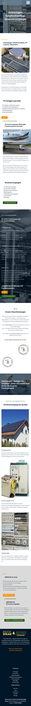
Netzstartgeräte (8, 192)
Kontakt (15, 664)
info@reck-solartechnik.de (15, 648)
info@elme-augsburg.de (15, 650)
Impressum (15, 662)
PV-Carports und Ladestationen (10, 107)
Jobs (15, 660)
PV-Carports (15, 673)
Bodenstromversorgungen (10, 190)
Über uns (15, 658)
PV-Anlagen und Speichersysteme (11, 105)
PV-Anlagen (15, 672)
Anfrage (15, 665)
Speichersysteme (15, 675)
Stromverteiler (15, 682)
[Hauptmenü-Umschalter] (28, 2)
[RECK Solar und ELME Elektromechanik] (5, 2)
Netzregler (15, 680)
